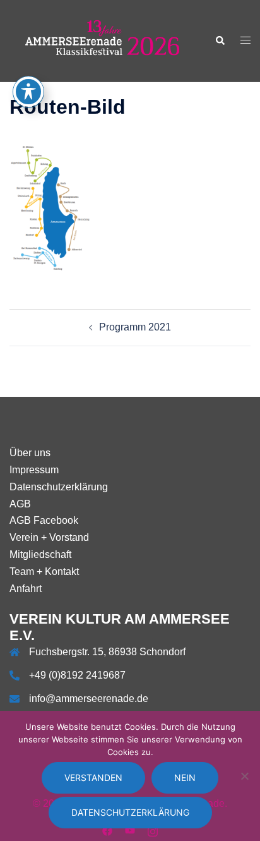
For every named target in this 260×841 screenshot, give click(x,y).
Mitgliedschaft (40, 554)
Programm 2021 (135, 327)
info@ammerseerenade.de (88, 698)
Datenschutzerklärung (58, 486)
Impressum (34, 469)
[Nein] (244, 776)
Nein (185, 777)
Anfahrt (25, 588)
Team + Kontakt (44, 571)
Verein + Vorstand (49, 537)
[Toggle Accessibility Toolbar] (28, 91)
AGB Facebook (43, 520)
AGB (20, 504)
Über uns (29, 452)
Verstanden (93, 777)
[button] (220, 40)
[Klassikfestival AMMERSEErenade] (102, 40)
